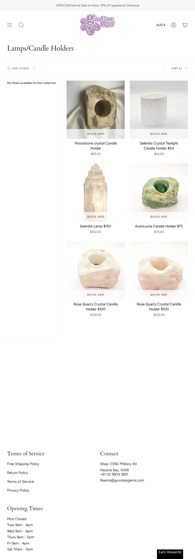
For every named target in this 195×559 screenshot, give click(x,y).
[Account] (173, 25)
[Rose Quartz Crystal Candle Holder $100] (96, 270)
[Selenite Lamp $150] (96, 193)
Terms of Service (20, 481)
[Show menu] (9, 25)
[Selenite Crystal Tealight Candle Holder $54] (159, 110)
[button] (21, 25)
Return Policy (17, 473)
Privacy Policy (18, 490)
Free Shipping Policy (23, 464)
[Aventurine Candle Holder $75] (159, 193)
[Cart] (185, 25)
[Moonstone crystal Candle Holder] (96, 110)
